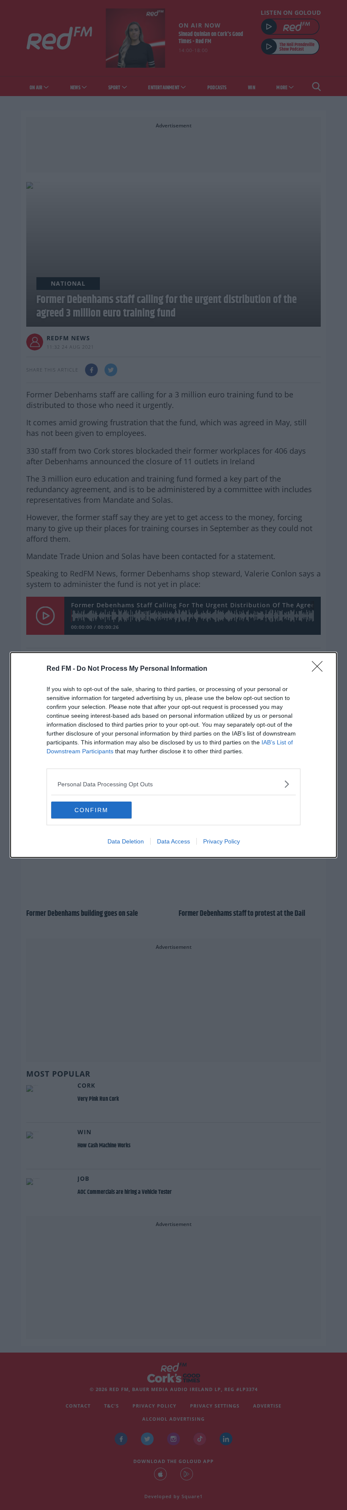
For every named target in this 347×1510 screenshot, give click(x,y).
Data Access (173, 841)
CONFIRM (91, 810)
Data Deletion (125, 841)
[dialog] (173, 755)
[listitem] (173, 784)
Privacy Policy (221, 841)
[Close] (320, 669)
